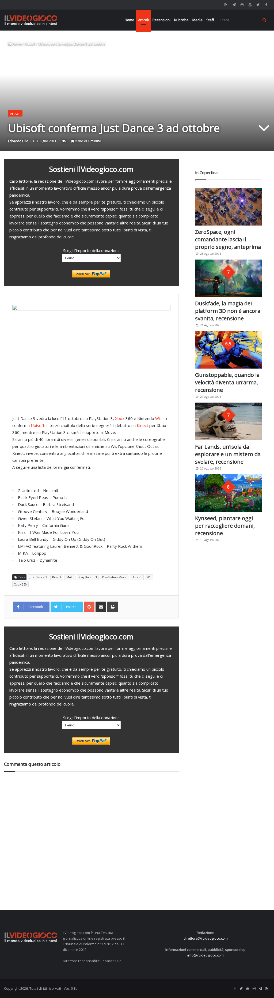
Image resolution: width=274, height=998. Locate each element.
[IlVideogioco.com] (31, 20)
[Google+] (89, 607)
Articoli (143, 19)
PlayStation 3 (88, 577)
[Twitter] (258, 4)
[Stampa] (112, 607)
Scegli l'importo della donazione (91, 250)
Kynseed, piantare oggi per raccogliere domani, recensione (225, 526)
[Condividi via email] (101, 607)
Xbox (119, 418)
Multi (70, 577)
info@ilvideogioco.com (205, 955)
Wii (158, 418)
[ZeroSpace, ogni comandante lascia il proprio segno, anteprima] (228, 207)
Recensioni (161, 19)
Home (129, 19)
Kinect (142, 425)
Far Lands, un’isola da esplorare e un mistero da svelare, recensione (228, 454)
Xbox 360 (20, 584)
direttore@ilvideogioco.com (206, 938)
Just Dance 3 (38, 577)
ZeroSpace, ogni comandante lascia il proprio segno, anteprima (228, 239)
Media (197, 19)
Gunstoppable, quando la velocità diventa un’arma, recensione (227, 382)
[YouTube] (250, 4)
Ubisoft (37, 425)
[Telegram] (234, 4)
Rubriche (181, 19)
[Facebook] (266, 4)
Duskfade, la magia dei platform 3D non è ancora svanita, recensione (227, 311)
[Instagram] (242, 4)
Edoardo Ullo (18, 141)
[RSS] (226, 4)
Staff (210, 19)
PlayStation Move (114, 577)
